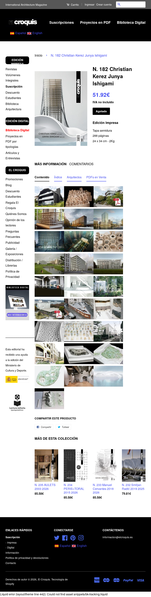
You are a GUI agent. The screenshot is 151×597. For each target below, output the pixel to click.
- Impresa (11, 542)
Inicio (38, 55)
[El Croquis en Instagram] (81, 537)
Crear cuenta (104, 4)
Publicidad (13, 242)
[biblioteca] (17, 302)
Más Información (50, 164)
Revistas (11, 69)
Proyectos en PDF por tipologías (14, 141)
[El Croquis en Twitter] (56, 537)
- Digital (10, 547)
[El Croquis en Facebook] (65, 537)
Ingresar (89, 4)
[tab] (42, 178)
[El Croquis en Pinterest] (73, 537)
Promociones (14, 179)
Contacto (11, 563)
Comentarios (81, 164)
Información (12, 552)
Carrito (74, 4)
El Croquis (44, 579)
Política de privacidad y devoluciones (27, 558)
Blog (9, 185)
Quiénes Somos (16, 214)
